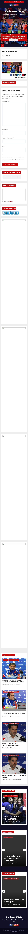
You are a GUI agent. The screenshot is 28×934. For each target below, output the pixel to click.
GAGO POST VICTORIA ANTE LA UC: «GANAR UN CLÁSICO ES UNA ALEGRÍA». (13, 681)
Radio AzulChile (14, 11)
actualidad (14, 36)
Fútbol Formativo (20, 38)
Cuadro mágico (21, 36)
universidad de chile (6, 36)
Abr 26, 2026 (6, 684)
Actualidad (5, 659)
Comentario (6, 101)
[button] (21, 45)
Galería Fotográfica (14, 795)
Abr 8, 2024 (8, 821)
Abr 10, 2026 (6, 748)
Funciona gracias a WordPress (10, 930)
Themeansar (14, 931)
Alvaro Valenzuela (15, 684)
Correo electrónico (7, 138)
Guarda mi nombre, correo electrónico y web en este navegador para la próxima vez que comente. (13, 159)
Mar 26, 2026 (6, 779)
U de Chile (6, 38)
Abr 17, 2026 (6, 716)
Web (3, 146)
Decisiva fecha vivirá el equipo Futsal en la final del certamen (12, 858)
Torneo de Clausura (14, 40)
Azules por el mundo (14, 878)
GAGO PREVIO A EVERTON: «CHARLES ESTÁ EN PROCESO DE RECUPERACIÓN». (13, 712)
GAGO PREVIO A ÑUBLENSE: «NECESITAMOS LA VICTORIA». (11, 744)
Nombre (5, 129)
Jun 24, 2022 (8, 863)
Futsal (11, 837)
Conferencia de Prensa (13, 659)
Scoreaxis (11, 201)
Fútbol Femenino (12, 38)
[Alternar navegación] (18, 45)
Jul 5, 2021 (7, 904)
